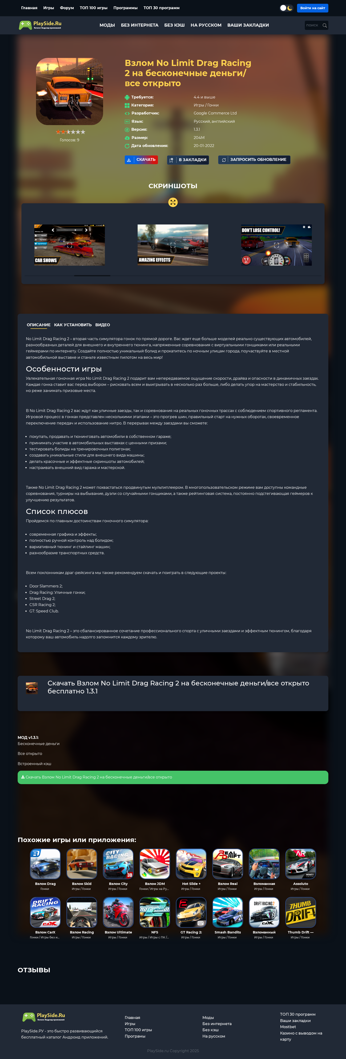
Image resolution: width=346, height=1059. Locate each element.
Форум (67, 8)
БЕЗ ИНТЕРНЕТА (139, 25)
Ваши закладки (295, 1020)
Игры (48, 8)
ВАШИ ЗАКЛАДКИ (248, 25)
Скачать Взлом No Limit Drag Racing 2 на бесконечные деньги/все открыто (98, 777)
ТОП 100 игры (94, 8)
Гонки (213, 105)
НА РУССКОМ (206, 25)
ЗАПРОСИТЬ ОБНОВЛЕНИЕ (258, 159)
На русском (213, 1036)
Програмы (135, 1036)
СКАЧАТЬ (146, 159)
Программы (125, 8)
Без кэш (210, 1030)
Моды (208, 1017)
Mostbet (288, 1027)
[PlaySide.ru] (41, 25)
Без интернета (217, 1024)
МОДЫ (107, 25)
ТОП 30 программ (162, 8)
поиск (312, 25)
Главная (29, 8)
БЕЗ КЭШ (174, 25)
